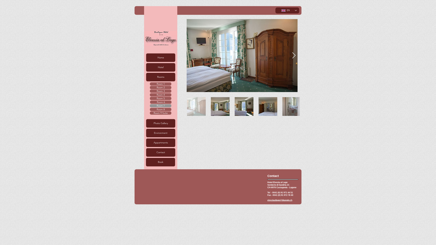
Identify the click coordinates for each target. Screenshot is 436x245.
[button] (160, 77)
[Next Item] (294, 55)
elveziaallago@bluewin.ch (279, 200)
